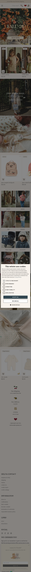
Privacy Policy (18, 277)
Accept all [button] (15, 297)
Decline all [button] (15, 301)
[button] (15, 305)
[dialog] (15, 286)
